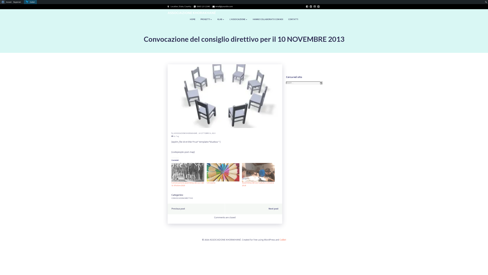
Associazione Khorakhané (185, 133)
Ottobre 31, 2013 (208, 133)
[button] (225, 96)
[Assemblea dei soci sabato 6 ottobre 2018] (258, 172)
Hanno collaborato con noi (268, 19)
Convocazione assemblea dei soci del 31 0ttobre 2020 (187, 184)
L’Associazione (237, 19)
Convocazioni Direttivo (182, 198)
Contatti (293, 19)
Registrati (17, 2)
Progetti (205, 19)
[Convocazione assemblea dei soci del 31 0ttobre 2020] (187, 172)
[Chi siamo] (223, 172)
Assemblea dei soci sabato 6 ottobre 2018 (258, 184)
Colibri (283, 240)
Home (192, 19)
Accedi (8, 2)
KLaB (219, 19)
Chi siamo (211, 183)
